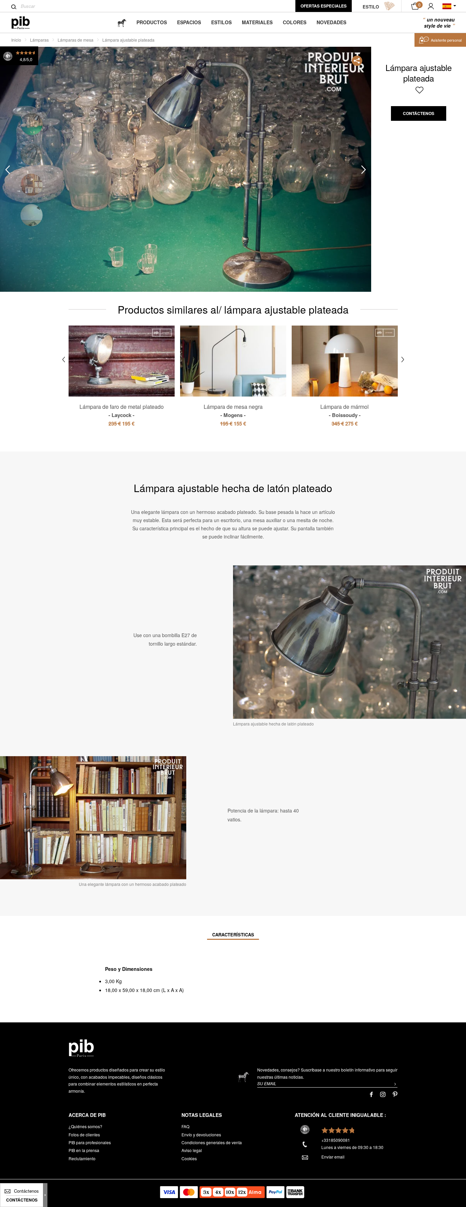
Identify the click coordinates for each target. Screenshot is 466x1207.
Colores (294, 22)
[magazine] (121, 22)
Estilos (221, 22)
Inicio (16, 40)
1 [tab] (31, 124)
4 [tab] (31, 215)
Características (233, 934)
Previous (7, 169)
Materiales (257, 22)
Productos (151, 22)
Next (363, 169)
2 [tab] (31, 154)
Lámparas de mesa (75, 40)
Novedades (331, 22)
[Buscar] (13, 6)
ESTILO (371, 6)
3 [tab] (31, 185)
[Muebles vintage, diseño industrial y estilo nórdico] (26, 23)
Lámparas (39, 40)
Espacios (189, 22)
